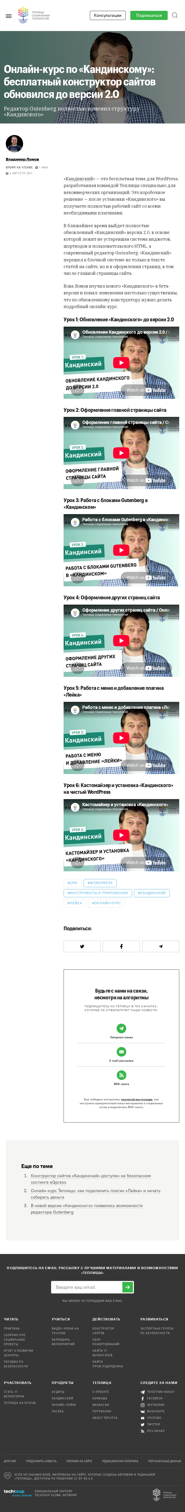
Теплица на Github (20, 1403)
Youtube (154, 1418)
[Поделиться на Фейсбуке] (121, 946)
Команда (99, 1398)
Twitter (153, 1424)
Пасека (58, 1411)
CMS (74, 883)
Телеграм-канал (160, 1392)
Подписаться (149, 15)
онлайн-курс (107, 903)
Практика (12, 1328)
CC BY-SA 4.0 (83, 1478)
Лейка (76, 903)
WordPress (101, 883)
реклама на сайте (79, 1461)
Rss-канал (156, 1431)
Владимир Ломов (22, 159)
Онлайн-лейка (64, 1405)
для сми (10, 1461)
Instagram (156, 1405)
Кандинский (79, 178)
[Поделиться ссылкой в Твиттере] (82, 946)
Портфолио (102, 1411)
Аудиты (58, 1392)
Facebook (155, 1398)
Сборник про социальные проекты (15, 1340)
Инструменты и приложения (99, 893)
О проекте (100, 1392)
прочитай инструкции (136, 1099)
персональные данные (164, 1461)
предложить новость (41, 1461)
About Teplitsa (105, 1418)
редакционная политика (120, 1461)
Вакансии (100, 1405)
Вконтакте (156, 1411)
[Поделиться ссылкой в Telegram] (160, 946)
